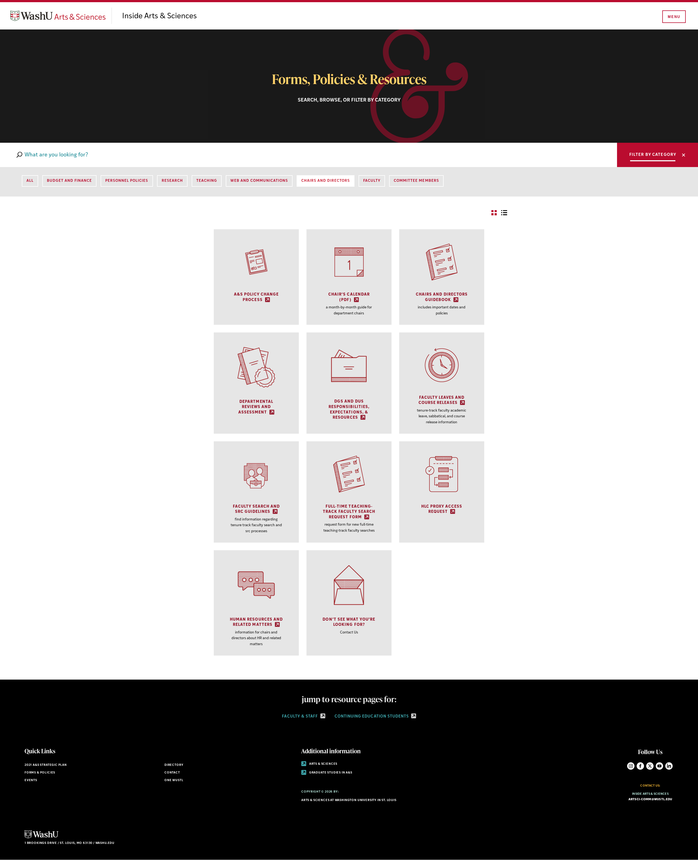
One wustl (173, 780)
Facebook (640, 766)
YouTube (659, 766)
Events (31, 780)
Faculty (371, 181)
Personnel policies (126, 181)
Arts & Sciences (322, 764)
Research (172, 181)
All (30, 181)
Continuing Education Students (372, 717)
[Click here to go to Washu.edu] (41, 837)
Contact (172, 772)
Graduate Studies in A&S (330, 772)
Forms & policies (40, 772)
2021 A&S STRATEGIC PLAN (46, 765)
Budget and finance (69, 181)
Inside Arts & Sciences (159, 16)
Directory (173, 765)
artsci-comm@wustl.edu (650, 799)
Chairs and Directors (325, 181)
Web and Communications (259, 181)
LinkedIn (669, 766)
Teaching (206, 181)
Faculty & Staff (300, 717)
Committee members (416, 181)
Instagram (630, 766)
